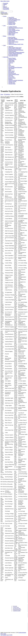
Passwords (10, 75)
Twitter (16, 607)
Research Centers (11, 23)
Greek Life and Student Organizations (16, 39)
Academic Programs (12, 18)
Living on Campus (12, 51)
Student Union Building (13, 41)
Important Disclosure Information (15, 67)
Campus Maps (11, 60)
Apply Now (10, 46)
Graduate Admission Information (15, 53)
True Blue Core (11, 82)
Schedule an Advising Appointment (15, 80)
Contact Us (10, 62)
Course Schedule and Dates (14, 30)
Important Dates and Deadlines (14, 48)
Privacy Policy (11, 76)
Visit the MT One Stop (13, 55)
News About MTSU (12, 20)
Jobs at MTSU (11, 68)
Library (9, 69)
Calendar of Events (12, 59)
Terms (4, 633)
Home (2, 94)
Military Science (11, 33)
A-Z (4, 5)
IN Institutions (7, 94)
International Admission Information (15, 50)
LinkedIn (16, 610)
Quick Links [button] (5, 57)
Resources (10, 79)
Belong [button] (4, 36)
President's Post (11, 22)
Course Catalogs (11, 29)
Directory (5, 6)
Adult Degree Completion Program (15, 27)
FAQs (9, 65)
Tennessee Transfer (12, 81)
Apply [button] (4, 45)
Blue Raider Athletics (12, 38)
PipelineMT (5, 3)
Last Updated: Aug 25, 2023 (6, 634)
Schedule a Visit (11, 24)
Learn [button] (4, 25)
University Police (11, 83)
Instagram (17, 609)
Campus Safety (11, 61)
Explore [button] (4, 16)
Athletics (5, 4)
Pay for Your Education (13, 54)
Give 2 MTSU (11, 66)
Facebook (15, 606)
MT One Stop (11, 72)
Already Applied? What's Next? (14, 47)
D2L (9, 64)
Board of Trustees (12, 58)
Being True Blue (11, 37)
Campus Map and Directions (14, 19)
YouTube (16, 608)
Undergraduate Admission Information (16, 52)
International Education (13, 32)
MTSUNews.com (12, 73)
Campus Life (11, 43)
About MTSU (11, 17)
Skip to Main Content (5, 1)
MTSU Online (11, 34)
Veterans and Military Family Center (15, 44)
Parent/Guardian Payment (13, 74)
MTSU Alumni (11, 40)
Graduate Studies (11, 31)
